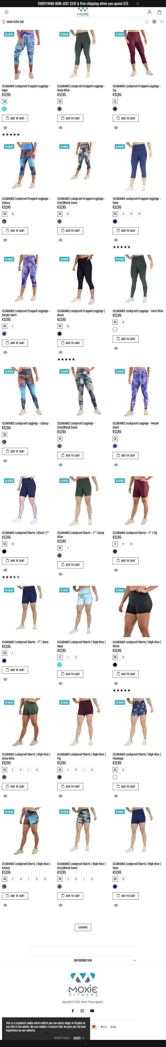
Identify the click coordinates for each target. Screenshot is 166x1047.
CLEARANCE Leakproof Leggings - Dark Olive (138, 311)
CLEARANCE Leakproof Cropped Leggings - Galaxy (26, 201)
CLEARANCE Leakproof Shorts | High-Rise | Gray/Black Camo (81, 866)
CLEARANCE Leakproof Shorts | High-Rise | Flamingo (137, 756)
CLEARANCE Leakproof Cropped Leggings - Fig (137, 88)
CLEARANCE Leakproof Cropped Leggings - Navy (137, 201)
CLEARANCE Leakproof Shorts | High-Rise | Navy (137, 866)
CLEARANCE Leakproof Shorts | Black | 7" (25, 533)
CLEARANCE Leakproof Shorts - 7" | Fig (135, 533)
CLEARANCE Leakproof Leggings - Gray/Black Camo (76, 425)
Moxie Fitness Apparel (83, 12)
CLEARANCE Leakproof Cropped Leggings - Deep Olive (81, 88)
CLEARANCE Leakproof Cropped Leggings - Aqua (26, 88)
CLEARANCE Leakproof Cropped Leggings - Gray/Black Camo (81, 201)
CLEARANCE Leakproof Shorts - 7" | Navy (25, 642)
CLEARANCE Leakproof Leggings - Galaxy (25, 423)
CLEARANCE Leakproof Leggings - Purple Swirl (136, 425)
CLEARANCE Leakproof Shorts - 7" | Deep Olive (80, 535)
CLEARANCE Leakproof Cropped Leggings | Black (81, 313)
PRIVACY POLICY (62, 1038)
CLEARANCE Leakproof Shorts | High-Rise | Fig (81, 756)
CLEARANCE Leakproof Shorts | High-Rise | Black (137, 644)
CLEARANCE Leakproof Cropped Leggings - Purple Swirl (26, 313)
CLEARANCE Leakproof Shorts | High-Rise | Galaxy (26, 866)
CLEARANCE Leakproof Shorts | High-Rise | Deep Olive (26, 756)
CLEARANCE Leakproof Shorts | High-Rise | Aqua (81, 644)
